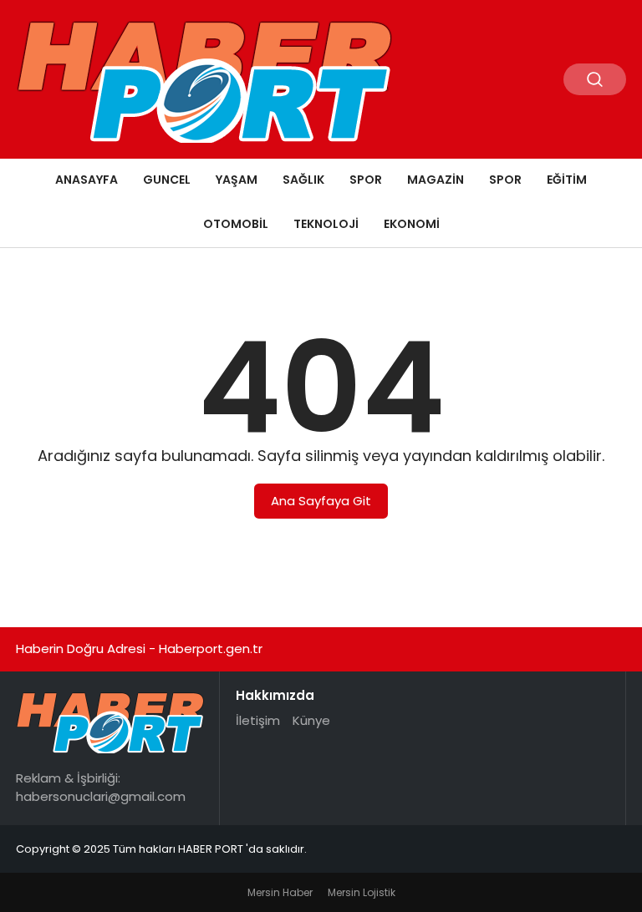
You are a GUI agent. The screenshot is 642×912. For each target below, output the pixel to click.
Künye (311, 720)
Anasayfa (86, 179)
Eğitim (567, 179)
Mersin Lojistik (361, 892)
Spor (365, 179)
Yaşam (236, 179)
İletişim (258, 720)
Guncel (167, 179)
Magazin (435, 179)
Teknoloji (326, 223)
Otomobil (235, 223)
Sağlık (303, 179)
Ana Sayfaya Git (321, 500)
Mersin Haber (280, 892)
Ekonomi (412, 223)
